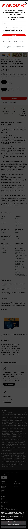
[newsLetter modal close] (26, 3)
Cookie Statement (9, 519)
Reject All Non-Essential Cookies (13, 524)
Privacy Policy (8, 43)
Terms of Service (16, 43)
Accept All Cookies (13, 526)
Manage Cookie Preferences (13, 521)
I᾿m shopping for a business (14, 38)
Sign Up (14, 35)
